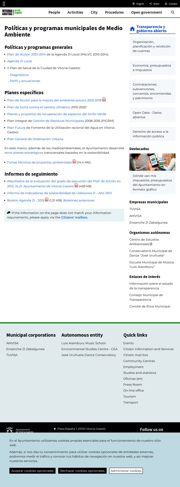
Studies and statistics (139, 373)
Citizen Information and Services (148, 349)
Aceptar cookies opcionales (32, 471)
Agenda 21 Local (19, 61)
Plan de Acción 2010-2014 (26, 54)
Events (128, 343)
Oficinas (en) (132, 378)
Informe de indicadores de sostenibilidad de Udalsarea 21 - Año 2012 (59, 193)
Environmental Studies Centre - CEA (89, 349)
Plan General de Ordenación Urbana (35, 139)
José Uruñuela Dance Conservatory (88, 355)
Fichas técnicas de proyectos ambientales (40, 162)
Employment (133, 367)
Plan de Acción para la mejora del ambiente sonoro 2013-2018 (54, 100)
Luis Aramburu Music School (83, 343)
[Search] (173, 12)
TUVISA (134, 209)
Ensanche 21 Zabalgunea (148, 222)
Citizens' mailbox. (74, 217)
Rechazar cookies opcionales (82, 471)
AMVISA (135, 216)
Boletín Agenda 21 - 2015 (26, 200)
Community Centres (139, 361)
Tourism (129, 396)
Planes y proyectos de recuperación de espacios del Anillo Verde (56, 114)
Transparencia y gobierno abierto (151, 29)
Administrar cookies (126, 471)
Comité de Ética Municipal (149, 306)
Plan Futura (16, 127)
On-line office (133, 390)
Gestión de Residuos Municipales (58, 121)
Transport (130, 402)
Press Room (132, 384)
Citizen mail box (135, 355)
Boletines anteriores (78, 200)
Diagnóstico (19, 75)
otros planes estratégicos (23, 152)
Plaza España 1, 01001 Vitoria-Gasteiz (81, 428)
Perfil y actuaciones (25, 81)
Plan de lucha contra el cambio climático (38, 107)
